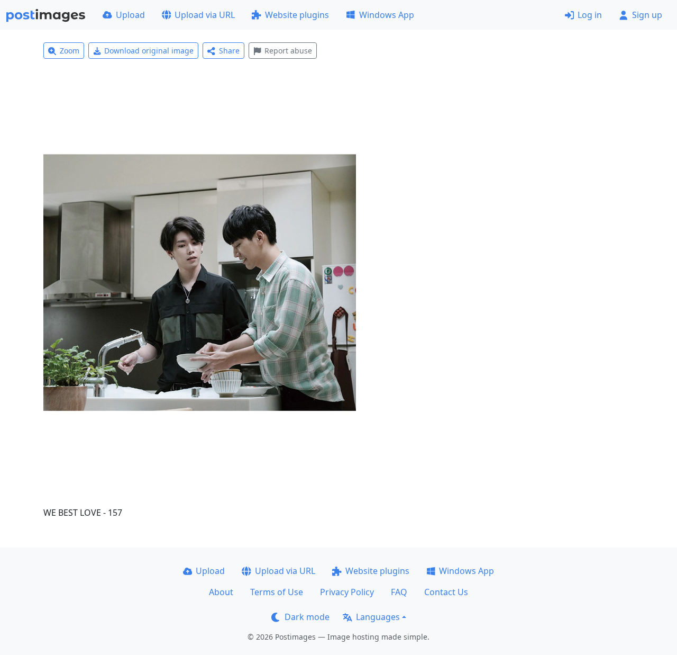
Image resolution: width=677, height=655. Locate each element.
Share (229, 51)
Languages (378, 617)
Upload (130, 15)
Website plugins (297, 15)
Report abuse (288, 51)
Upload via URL (205, 15)
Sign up (647, 15)
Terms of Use (276, 592)
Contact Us (446, 592)
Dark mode (307, 617)
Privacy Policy (347, 592)
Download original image (149, 51)
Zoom (69, 51)
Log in (590, 15)
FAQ (399, 592)
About (221, 592)
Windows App (386, 15)
